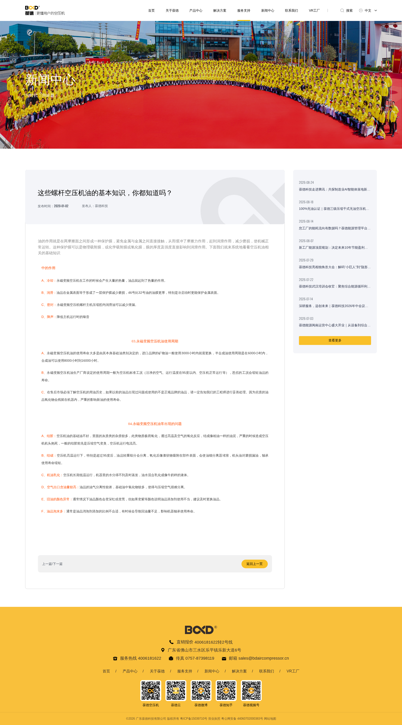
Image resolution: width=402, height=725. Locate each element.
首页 (151, 10)
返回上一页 (254, 564)
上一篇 (47, 564)
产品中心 (195, 10)
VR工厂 (314, 10)
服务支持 (243, 10)
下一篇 (58, 564)
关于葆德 (172, 10)
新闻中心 (267, 10)
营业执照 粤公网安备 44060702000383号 (235, 718)
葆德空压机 (151, 705)
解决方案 (219, 10)
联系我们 (291, 10)
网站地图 (270, 718)
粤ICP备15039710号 (193, 718)
